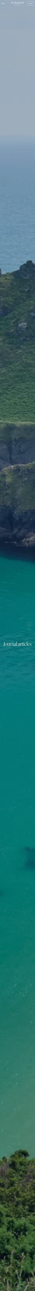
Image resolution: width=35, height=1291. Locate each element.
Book (30, 3)
